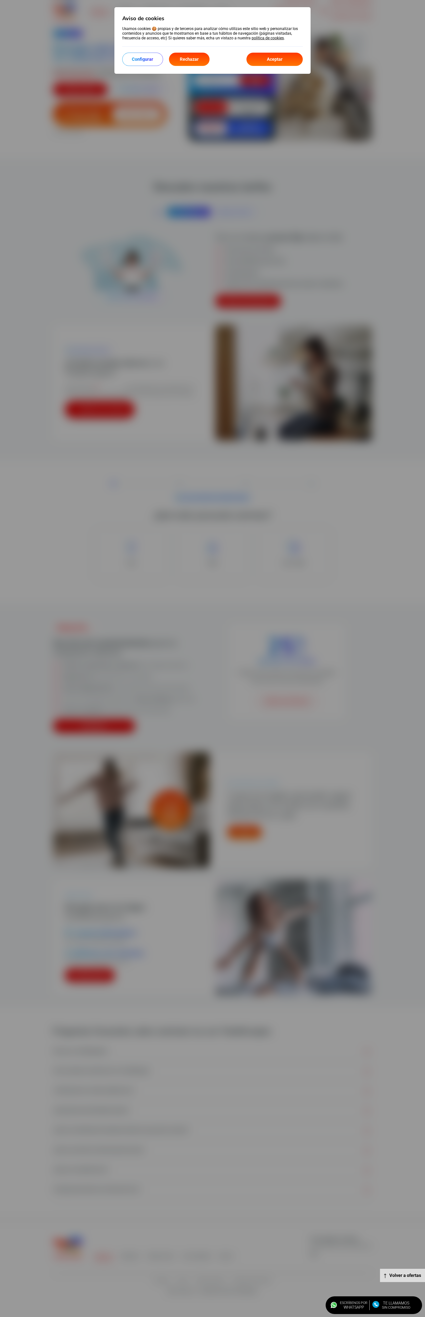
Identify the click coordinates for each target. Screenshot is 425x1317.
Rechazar (189, 59)
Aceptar (275, 59)
